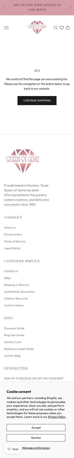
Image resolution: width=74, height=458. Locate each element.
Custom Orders (14, 305)
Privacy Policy (57, 417)
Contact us (11, 271)
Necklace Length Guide (19, 348)
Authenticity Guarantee (19, 291)
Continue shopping (37, 100)
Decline (36, 438)
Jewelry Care (12, 342)
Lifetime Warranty (16, 298)
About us (10, 227)
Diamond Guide (14, 328)
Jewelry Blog (12, 355)
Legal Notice (12, 248)
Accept (36, 427)
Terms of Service (14, 241)
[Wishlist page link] (61, 27)
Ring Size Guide (14, 335)
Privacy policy (13, 234)
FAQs (7, 278)
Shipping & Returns (16, 284)
